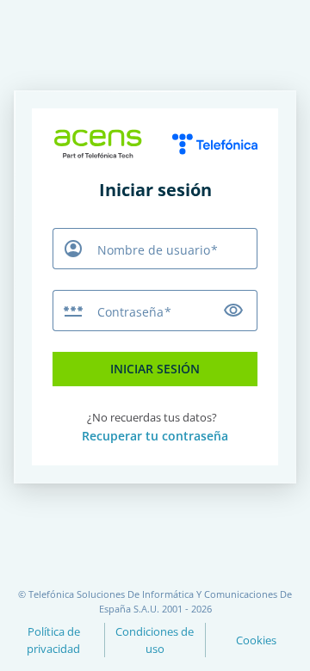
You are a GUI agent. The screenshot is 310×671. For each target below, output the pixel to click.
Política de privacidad (53, 640)
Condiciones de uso (154, 640)
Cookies (256, 640)
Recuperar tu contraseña (155, 436)
